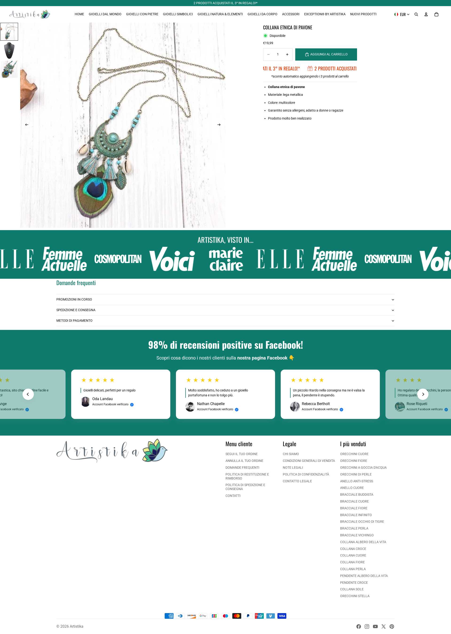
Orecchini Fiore (353, 461)
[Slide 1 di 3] (9, 31)
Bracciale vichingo (357, 535)
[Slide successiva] (220, 125)
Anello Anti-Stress (356, 481)
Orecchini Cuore (354, 454)
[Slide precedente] (25, 125)
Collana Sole (352, 589)
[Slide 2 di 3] (9, 50)
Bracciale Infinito (356, 515)
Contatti (233, 496)
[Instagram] (367, 626)
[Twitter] (383, 626)
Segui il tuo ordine (242, 454)
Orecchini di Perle (356, 474)
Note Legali (293, 467)
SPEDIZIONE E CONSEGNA (75, 310)
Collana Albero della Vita (363, 542)
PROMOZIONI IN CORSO (74, 299)
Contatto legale (297, 481)
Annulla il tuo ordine (244, 461)
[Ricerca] (416, 14)
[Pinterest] (392, 626)
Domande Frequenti (242, 467)
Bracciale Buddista (356, 494)
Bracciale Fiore (353, 508)
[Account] (426, 14)
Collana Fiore (352, 562)
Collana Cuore (353, 555)
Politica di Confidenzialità (306, 474)
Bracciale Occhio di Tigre (362, 521)
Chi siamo (291, 454)
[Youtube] (375, 626)
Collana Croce (353, 549)
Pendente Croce (354, 582)
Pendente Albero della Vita (364, 576)
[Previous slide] (28, 394)
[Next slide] (422, 394)
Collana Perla (353, 569)
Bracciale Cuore (354, 501)
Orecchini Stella (354, 596)
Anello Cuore (352, 488)
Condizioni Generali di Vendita (309, 461)
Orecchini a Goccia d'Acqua (363, 467)
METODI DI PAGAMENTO (74, 320)
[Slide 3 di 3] (9, 69)
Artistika (76, 626)
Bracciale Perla (354, 528)
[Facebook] (359, 626)
